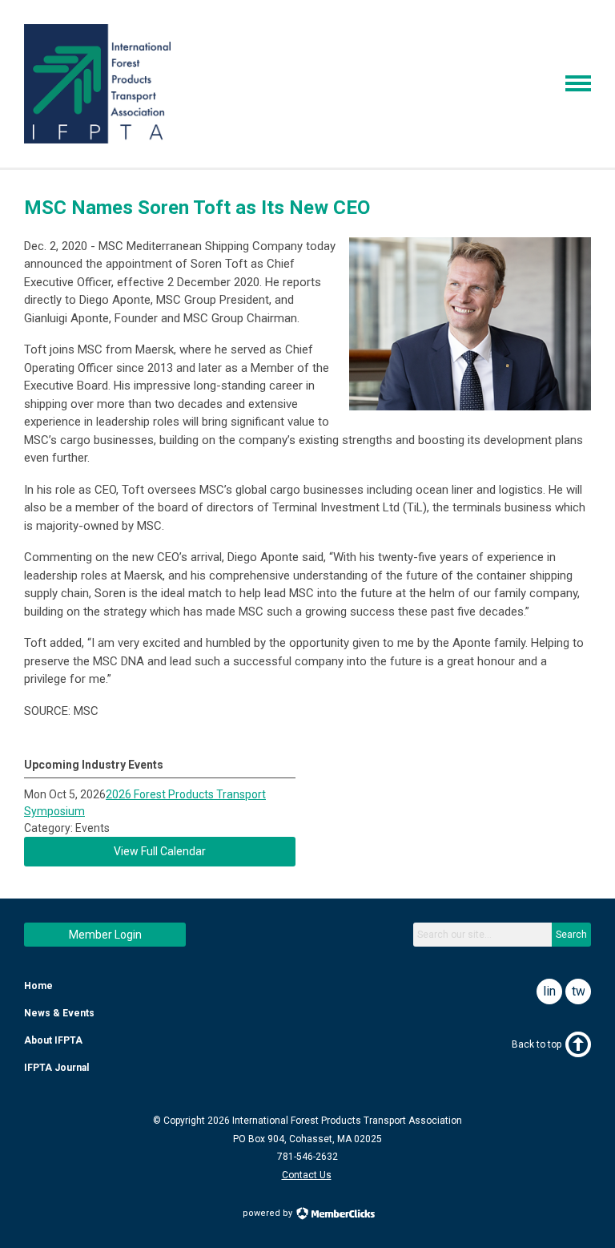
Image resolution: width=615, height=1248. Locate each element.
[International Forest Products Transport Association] (97, 139)
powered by (269, 1213)
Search (571, 934)
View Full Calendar (160, 851)
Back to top (536, 1044)
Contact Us (307, 1175)
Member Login (105, 934)
